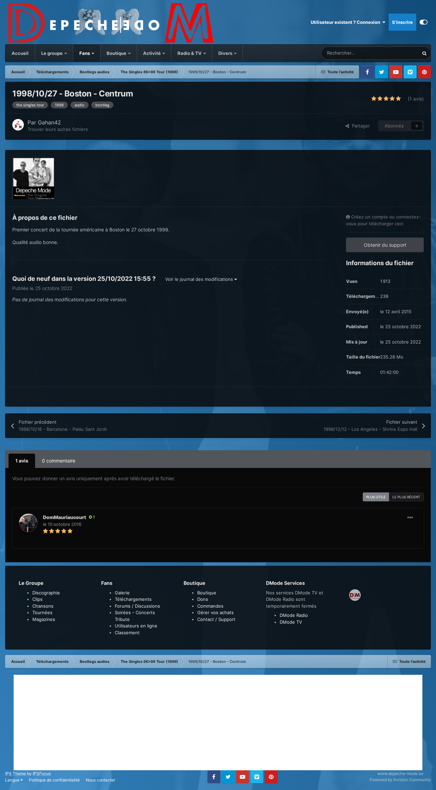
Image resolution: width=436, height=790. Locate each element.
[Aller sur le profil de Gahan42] (18, 125)
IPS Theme (15, 773)
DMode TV (291, 622)
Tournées (42, 612)
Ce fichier (400, 53)
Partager (359, 125)
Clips (37, 599)
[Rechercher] (424, 53)
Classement (127, 632)
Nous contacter (100, 780)
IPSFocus (42, 773)
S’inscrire (402, 22)
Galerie (122, 592)
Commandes (210, 606)
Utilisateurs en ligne (136, 625)
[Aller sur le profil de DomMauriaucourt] (28, 523)
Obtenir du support (385, 245)
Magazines (43, 619)
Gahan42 (49, 122)
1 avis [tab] (21, 461)
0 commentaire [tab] (58, 461)
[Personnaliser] (423, 22)
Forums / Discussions (137, 606)
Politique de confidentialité (54, 780)
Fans (85, 53)
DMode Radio (294, 615)
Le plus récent (406, 497)
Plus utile (376, 497)
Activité (152, 53)
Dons (202, 599)
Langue (12, 780)
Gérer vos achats (215, 612)
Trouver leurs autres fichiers (58, 129)
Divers (225, 53)
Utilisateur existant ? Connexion (346, 22)
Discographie (46, 592)
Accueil (20, 53)
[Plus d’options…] (410, 518)
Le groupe (52, 53)
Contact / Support (216, 619)
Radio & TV (190, 53)
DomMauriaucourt (64, 517)
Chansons (42, 606)
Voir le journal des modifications (199, 279)
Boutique (116, 53)
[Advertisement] (218, 722)
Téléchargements (133, 599)
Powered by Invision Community (400, 779)
